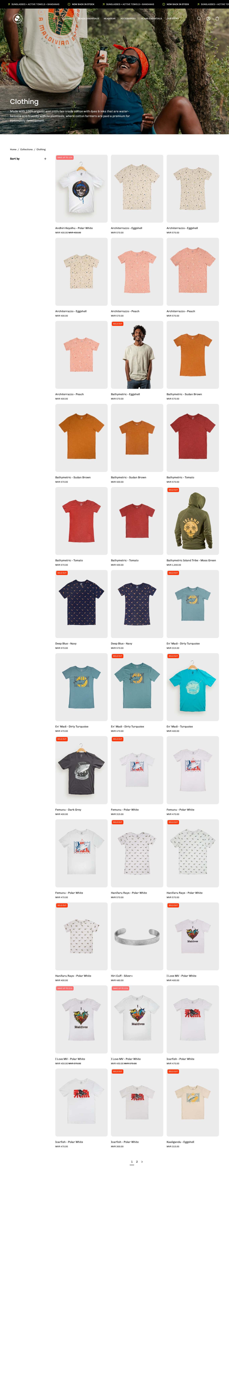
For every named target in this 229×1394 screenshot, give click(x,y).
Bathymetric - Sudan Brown (184, 394)
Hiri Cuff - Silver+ (122, 975)
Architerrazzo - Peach (125, 311)
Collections (26, 149)
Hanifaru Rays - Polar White (129, 892)
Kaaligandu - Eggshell (180, 1142)
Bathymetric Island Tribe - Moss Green (191, 560)
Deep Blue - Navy (65, 643)
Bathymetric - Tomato (180, 477)
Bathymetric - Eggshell (125, 394)
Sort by (14, 158)
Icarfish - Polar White (180, 1059)
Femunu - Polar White (125, 809)
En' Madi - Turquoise (180, 726)
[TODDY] (17, 18)
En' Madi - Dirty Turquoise (183, 643)
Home (13, 149)
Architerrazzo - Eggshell (126, 228)
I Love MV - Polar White (181, 975)
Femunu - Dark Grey (68, 809)
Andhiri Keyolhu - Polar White (74, 228)
